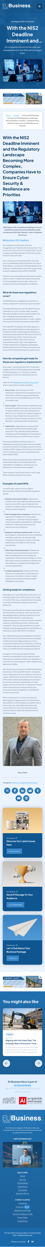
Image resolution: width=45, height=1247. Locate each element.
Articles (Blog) (22, 1183)
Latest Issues (22, 1187)
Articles (16, 115)
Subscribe (20, 1207)
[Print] (26, 798)
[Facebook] (15, 791)
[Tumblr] (38, 791)
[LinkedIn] (22, 791)
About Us (22, 1180)
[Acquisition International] (19, 1100)
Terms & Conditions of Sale (22, 1214)
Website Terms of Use (22, 1210)
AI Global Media (22, 1085)
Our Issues (10, 838)
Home (8, 115)
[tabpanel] (22, 1032)
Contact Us (10, 945)
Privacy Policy (22, 1217)
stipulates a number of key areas (26, 382)
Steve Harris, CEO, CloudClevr (17, 240)
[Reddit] (30, 791)
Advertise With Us (22, 1193)
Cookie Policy (22, 1221)
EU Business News (21, 1233)
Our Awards (10, 892)
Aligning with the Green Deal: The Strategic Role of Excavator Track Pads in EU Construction (21, 1042)
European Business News (28, 783)
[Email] (19, 798)
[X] (7, 791)
